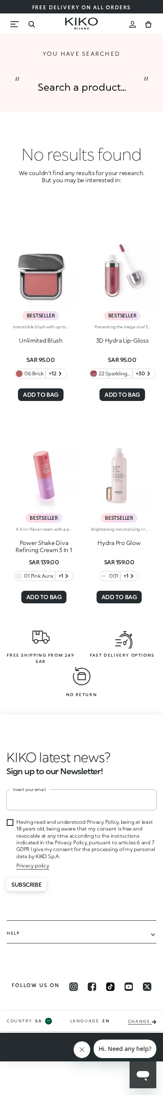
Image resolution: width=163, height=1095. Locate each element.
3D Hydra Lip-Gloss (122, 340)
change (140, 1021)
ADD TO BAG (41, 394)
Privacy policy (32, 865)
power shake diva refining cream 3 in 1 (43, 546)
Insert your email (29, 789)
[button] (58, 757)
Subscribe (26, 884)
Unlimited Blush (41, 340)
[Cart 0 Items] (148, 23)
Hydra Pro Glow (118, 542)
